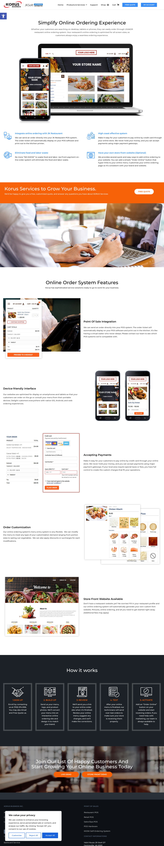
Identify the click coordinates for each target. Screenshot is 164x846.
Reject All (33, 835)
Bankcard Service (12, 842)
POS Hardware (91, 826)
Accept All (50, 835)
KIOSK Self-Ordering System (97, 831)
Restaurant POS (91, 812)
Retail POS (89, 817)
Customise (17, 835)
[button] (3, 16)
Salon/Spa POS (91, 822)
